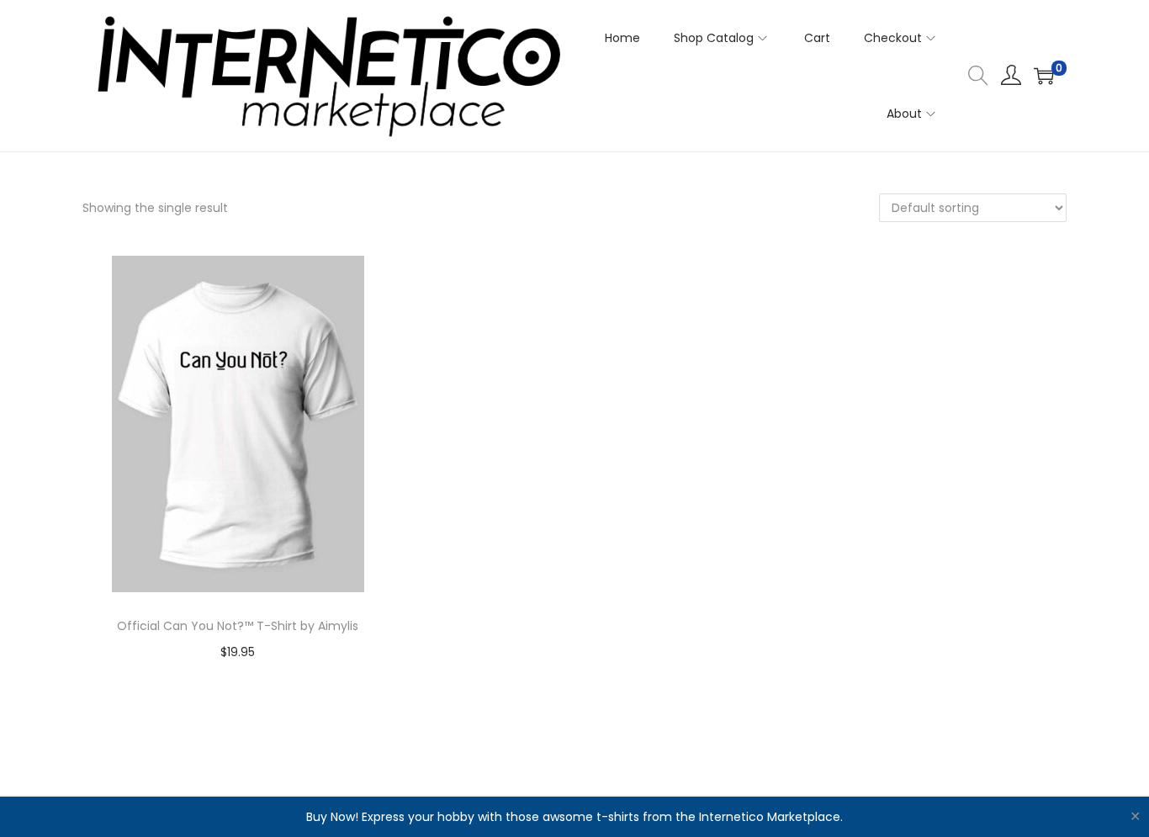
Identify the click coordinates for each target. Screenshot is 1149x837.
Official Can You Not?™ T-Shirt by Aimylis (237, 625)
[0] (1044, 76)
